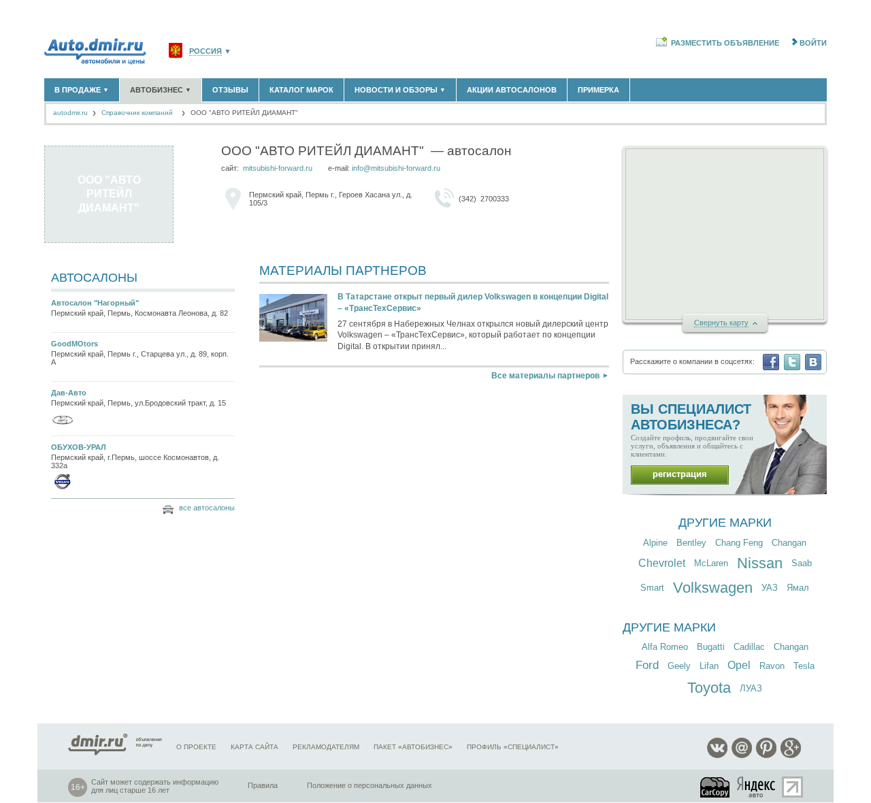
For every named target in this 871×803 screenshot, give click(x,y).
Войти (813, 43)
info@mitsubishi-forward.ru (396, 168)
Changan (789, 543)
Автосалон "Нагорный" (95, 303)
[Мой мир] (741, 755)
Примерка (598, 90)
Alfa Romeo (665, 647)
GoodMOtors (74, 344)
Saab (801, 563)
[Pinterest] (766, 755)
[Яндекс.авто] (756, 787)
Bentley (691, 543)
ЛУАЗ (751, 688)
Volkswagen (713, 587)
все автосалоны (207, 508)
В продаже (81, 90)
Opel (739, 665)
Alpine (655, 543)
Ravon (772, 666)
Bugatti (711, 647)
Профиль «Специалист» (513, 747)
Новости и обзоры (400, 90)
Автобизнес (160, 90)
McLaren (711, 563)
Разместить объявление (725, 43)
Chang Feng (739, 543)
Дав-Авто (68, 393)
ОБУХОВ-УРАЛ (78, 447)
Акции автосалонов (512, 90)
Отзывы (230, 90)
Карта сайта (254, 747)
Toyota (709, 687)
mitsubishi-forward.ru (277, 168)
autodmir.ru (70, 112)
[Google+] (790, 755)
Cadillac (749, 647)
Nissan (760, 563)
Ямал (798, 588)
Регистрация (680, 474)
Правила (263, 785)
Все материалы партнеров (545, 375)
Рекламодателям (326, 747)
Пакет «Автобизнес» (413, 747)
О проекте (196, 747)
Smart (652, 588)
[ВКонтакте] (813, 362)
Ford (647, 665)
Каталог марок (301, 90)
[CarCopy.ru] (716, 787)
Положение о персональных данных (369, 785)
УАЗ (769, 588)
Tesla (804, 666)
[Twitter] (792, 362)
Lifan (709, 666)
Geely (679, 666)
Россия (205, 51)
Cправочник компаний (138, 112)
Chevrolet (661, 563)
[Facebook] (771, 362)
